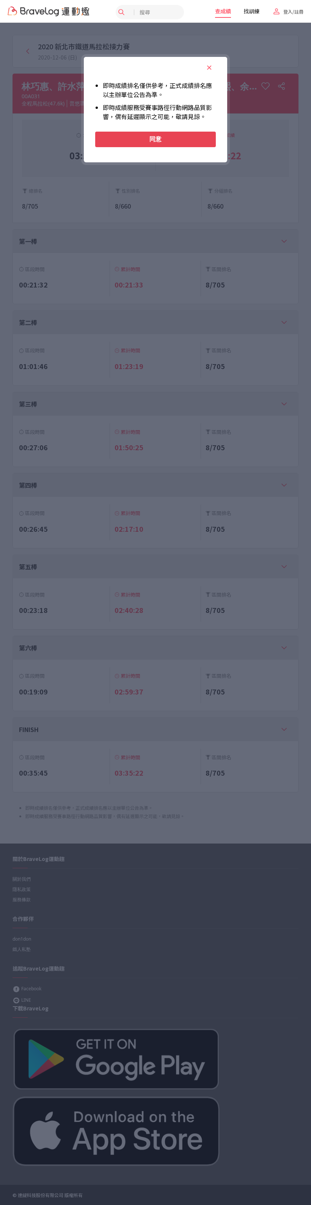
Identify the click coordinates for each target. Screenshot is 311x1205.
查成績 (223, 11)
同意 (155, 139)
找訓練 (251, 11)
